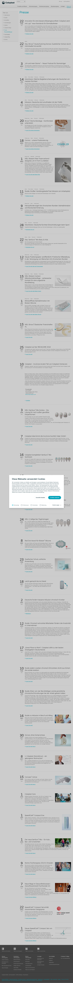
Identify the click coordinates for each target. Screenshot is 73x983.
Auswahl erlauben (40, 497)
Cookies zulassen (54, 497)
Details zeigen (55, 505)
